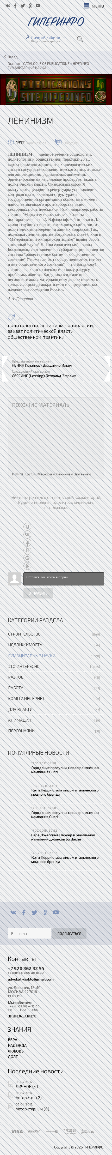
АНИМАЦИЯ (19, 719)
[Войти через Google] (27, 558)
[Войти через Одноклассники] (27, 566)
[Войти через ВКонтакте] (27, 535)
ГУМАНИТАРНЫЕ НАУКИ (31, 655)
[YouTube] (56, 912)
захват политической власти (41, 331)
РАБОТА (15, 687)
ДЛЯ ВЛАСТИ (20, 709)
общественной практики (36, 337)
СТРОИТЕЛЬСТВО (24, 633)
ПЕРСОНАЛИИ (21, 730)
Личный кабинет (46, 37)
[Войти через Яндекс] (27, 550)
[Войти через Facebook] (27, 542)
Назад (13, 57)
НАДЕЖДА (17, 1045)
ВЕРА (12, 1039)
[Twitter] (34, 912)
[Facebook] (23, 912)
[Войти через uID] (27, 527)
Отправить (38, 593)
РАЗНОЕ (15, 676)
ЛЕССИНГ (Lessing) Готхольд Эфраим (44, 375)
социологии (79, 325)
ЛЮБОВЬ (16, 1051)
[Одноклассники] (45, 912)
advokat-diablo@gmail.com (31, 979)
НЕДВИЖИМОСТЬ (25, 644)
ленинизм (52, 325)
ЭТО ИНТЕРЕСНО (24, 666)
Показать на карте (22, 1015)
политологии (23, 325)
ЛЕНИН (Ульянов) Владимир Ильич (42, 365)
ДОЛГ (13, 1056)
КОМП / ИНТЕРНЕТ (26, 698)
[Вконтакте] (13, 912)
